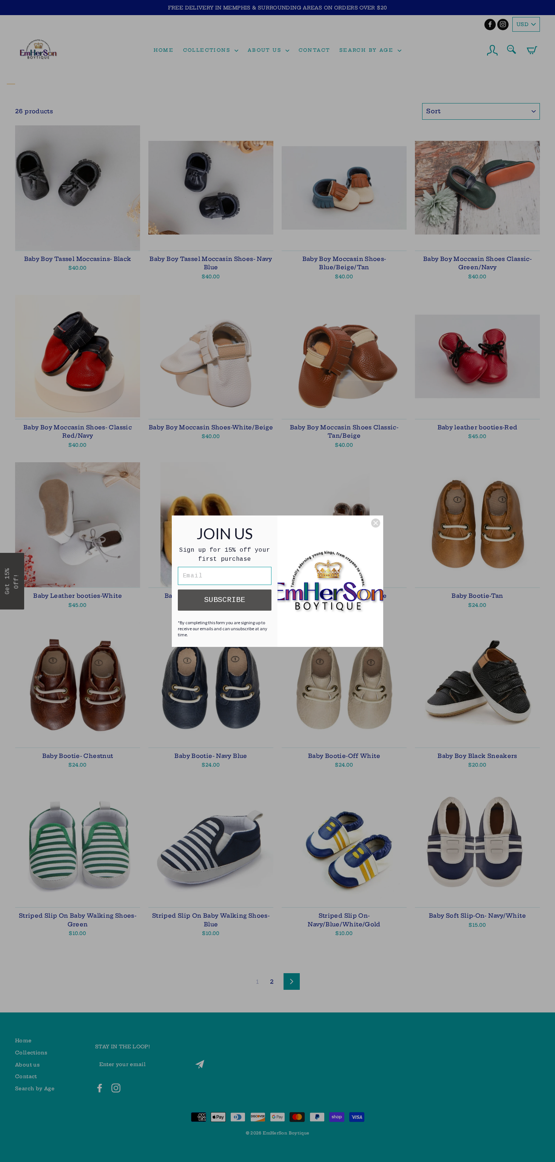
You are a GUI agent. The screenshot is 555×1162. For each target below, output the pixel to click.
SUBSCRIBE (224, 600)
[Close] (375, 523)
